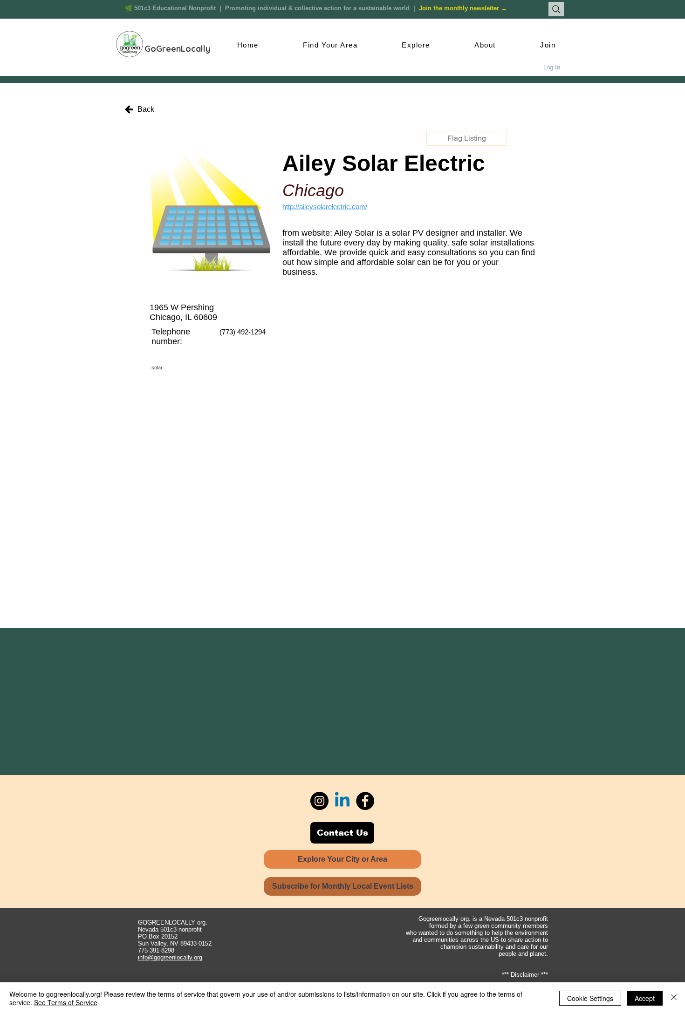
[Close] (673, 998)
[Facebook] (365, 801)
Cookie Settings (590, 998)
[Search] (556, 9)
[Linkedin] (342, 801)
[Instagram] (319, 801)
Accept (645, 998)
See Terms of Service (65, 1002)
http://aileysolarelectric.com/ (324, 207)
